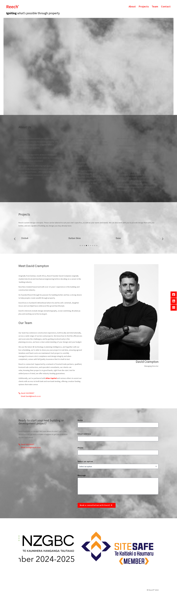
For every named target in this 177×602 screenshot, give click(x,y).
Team (155, 6)
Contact (166, 6)
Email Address (84, 434)
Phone (80, 448)
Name (80, 420)
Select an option (85, 461)
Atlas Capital (51, 378)
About (132, 6)
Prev (16, 548)
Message (82, 475)
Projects (144, 6)
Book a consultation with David (95, 505)
